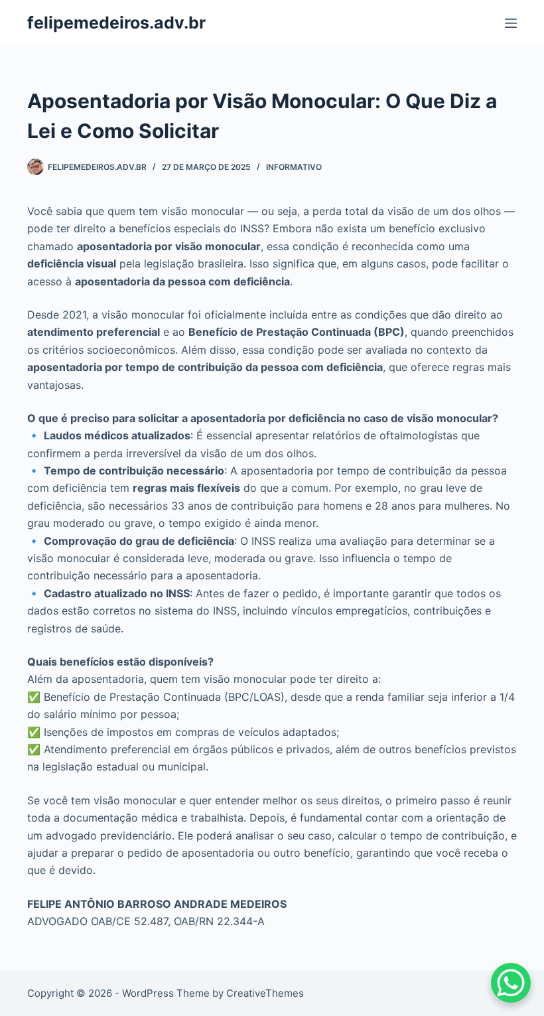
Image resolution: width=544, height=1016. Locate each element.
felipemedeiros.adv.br (116, 23)
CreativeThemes (265, 993)
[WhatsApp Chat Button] (511, 983)
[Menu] (511, 23)
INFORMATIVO (294, 167)
